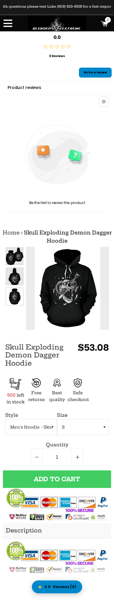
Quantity (57, 445)
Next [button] (104, 288)
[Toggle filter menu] (104, 102)
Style (11, 415)
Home (11, 232)
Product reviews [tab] (24, 87)
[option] (14, 256)
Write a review (95, 72)
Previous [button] (30, 288)
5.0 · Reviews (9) (60, 587)
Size (62, 415)
